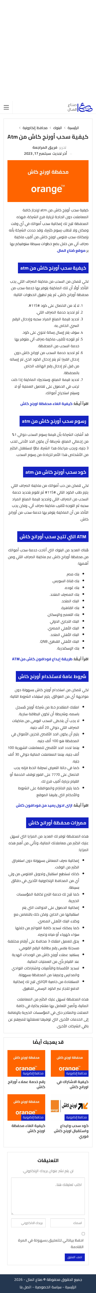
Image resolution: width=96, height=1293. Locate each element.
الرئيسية (70, 1286)
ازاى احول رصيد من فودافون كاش (44, 805)
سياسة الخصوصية (48, 1286)
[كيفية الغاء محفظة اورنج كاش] (26, 1107)
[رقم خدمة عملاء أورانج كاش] (26, 1063)
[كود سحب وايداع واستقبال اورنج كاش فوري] (70, 1107)
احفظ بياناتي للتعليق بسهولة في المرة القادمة (51, 1243)
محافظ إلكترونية (76, 1073)
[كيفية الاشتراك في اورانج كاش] (70, 1063)
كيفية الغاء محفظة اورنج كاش (46, 403)
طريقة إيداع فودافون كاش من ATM (42, 658)
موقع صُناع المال (71, 250)
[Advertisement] (48, 50)
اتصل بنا (25, 1286)
